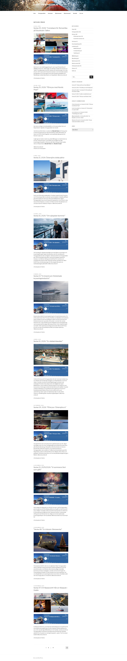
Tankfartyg (75, 53)
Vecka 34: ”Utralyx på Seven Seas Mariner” (81, 85)
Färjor (73, 29)
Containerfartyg (76, 50)
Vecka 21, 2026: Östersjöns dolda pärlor (48, 158)
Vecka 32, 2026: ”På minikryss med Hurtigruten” (82, 87)
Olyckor (73, 68)
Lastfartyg (74, 46)
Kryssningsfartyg (75, 44)
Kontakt (75, 13)
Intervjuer (50, 13)
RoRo (73, 70)
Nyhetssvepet (67, 13)
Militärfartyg (74, 56)
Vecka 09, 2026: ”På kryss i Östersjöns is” (49, 407)
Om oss (81, 13)
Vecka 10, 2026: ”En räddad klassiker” (48, 341)
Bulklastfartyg (76, 48)
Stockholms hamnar (77, 38)
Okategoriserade (76, 65)
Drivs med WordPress (38, 657)
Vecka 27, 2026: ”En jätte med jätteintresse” (81, 94)
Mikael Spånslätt (75, 116)
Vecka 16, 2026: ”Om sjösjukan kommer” (49, 216)
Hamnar (73, 34)
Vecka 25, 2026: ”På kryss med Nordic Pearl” (81, 96)
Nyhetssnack (58, 13)
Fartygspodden (46, 4)
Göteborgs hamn (77, 36)
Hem (34, 13)
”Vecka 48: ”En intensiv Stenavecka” (47, 529)
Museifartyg (74, 58)
